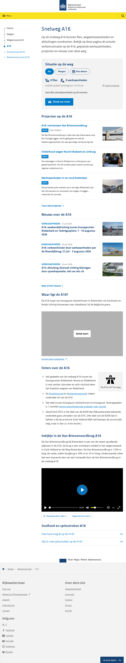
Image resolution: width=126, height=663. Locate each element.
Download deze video (55, 516)
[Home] (3, 569)
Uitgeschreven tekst (81, 516)
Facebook (10, 630)
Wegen (10, 34)
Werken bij (15, 594)
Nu (49, 71)
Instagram (10, 646)
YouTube (10, 641)
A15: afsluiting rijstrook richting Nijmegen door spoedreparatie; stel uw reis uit (66, 269)
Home (10, 28)
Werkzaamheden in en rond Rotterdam (64, 178)
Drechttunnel (56, 393)
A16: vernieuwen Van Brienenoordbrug (64, 125)
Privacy (68, 605)
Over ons (6, 589)
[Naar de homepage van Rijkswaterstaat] (63, 6)
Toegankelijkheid (73, 589)
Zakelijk (6, 599)
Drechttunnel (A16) (16, 52)
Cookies (68, 599)
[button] (80, 71)
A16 (9, 46)
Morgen (62, 71)
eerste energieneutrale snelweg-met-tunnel (82, 406)
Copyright (69, 594)
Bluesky (9, 652)
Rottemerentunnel (77, 393)
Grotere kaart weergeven (53, 359)
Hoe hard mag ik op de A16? (58, 534)
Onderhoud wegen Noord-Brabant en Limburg (68, 151)
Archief (68, 610)
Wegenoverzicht (15, 40)
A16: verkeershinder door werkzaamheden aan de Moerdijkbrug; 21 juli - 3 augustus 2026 (68, 249)
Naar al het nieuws (51, 285)
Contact (6, 610)
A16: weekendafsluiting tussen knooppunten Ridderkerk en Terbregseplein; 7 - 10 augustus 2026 (68, 231)
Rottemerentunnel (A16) (18, 57)
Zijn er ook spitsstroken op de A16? (62, 541)
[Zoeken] (122, 15)
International (8, 605)
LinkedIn (10, 635)
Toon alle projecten (51, 205)
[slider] (63, 507)
